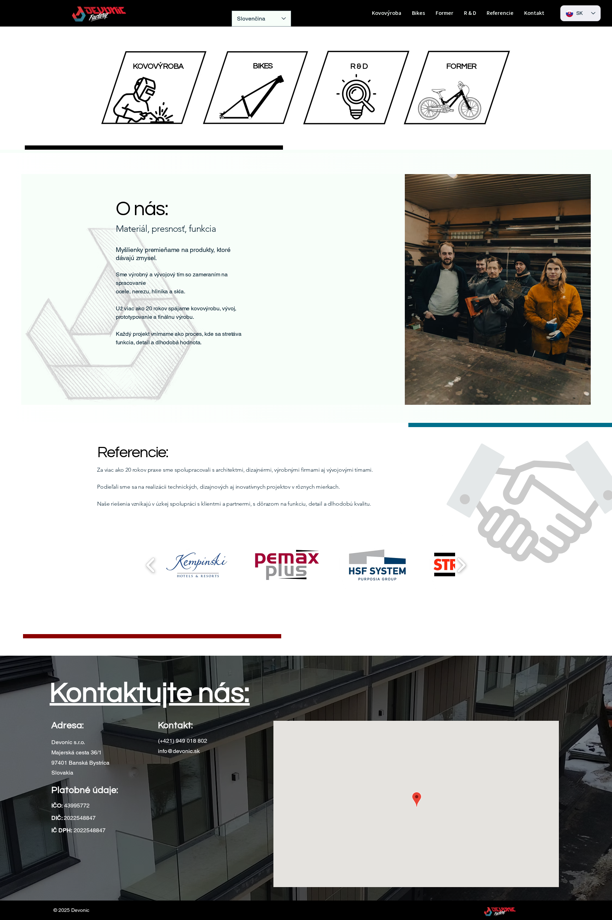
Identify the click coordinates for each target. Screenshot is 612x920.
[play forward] (461, 565)
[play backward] (151, 565)
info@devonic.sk (179, 751)
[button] (197, 565)
